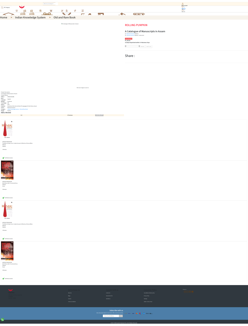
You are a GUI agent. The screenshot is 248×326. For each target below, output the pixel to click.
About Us (70, 293)
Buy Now (142, 46)
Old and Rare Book (65, 17)
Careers (69, 298)
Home (3, 17)
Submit (121, 316)
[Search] (56, 3)
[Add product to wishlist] (152, 46)
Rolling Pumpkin (136, 25)
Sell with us (108, 298)
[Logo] (21, 7)
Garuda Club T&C (109, 296)
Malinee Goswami (130, 33)
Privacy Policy (146, 296)
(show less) (141, 35)
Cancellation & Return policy (149, 293)
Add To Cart (149, 46)
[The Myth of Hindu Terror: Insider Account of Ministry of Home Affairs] (7, 129)
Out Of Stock (129, 38)
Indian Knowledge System (30, 17)
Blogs (69, 296)
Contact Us (108, 293)
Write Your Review (99, 115)
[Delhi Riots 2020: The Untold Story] (7, 170)
